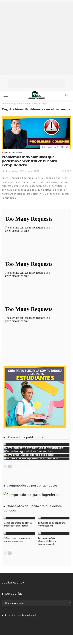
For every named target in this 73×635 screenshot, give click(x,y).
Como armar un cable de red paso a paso (29, 455)
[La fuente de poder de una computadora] (53, 518)
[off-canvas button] (6, 95)
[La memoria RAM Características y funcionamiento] (53, 533)
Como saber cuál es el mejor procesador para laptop (18, 524)
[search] (66, 95)
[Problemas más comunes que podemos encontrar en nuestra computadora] (36, 132)
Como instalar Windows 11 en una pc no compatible (34, 448)
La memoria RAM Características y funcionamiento (47, 541)
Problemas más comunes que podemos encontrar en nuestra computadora (29, 161)
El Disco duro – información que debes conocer (17, 540)
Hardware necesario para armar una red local (31, 458)
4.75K (68, 171)
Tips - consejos (13, 152)
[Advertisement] (36, 38)
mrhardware (12, 171)
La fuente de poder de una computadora (52, 524)
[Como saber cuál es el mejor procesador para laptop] (19, 518)
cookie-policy (13, 582)
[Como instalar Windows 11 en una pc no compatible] (36, 444)
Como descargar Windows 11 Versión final (29, 451)
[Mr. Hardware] (36, 94)
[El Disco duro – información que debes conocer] (19, 533)
